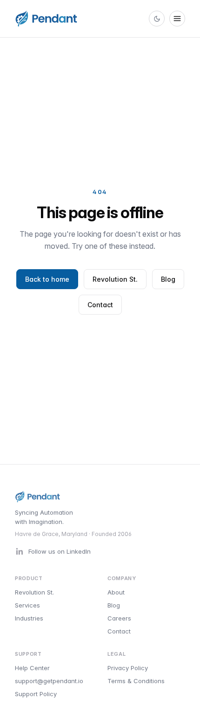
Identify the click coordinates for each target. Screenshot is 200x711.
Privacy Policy (127, 668)
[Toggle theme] (157, 18)
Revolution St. (115, 279)
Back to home (47, 279)
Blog (168, 279)
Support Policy (36, 694)
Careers (119, 618)
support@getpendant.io (49, 681)
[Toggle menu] (177, 18)
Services (27, 605)
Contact (100, 305)
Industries (29, 618)
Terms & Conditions (136, 681)
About (116, 592)
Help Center (32, 668)
